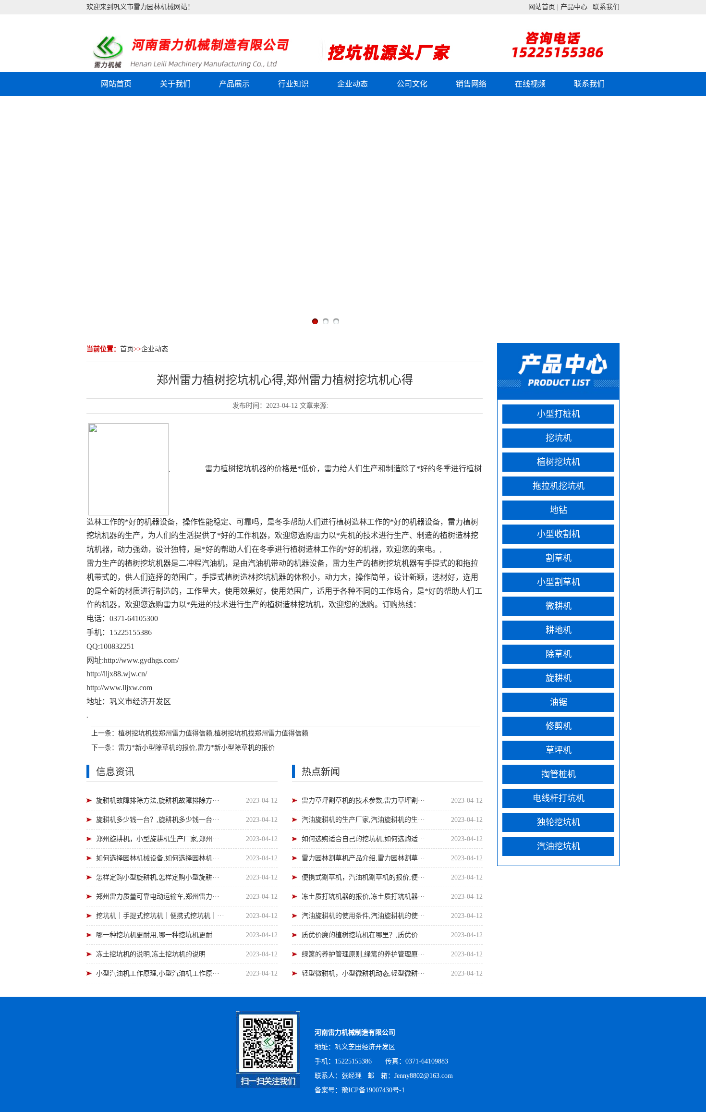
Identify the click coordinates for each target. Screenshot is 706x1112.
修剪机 (559, 726)
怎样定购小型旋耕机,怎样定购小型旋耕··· (157, 877)
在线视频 (530, 84)
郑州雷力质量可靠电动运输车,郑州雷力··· (157, 896)
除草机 (559, 654)
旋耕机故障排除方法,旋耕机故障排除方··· (157, 800)
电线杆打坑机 (558, 798)
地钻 (558, 510)
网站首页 (541, 7)
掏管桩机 (558, 774)
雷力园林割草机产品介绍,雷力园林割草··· (363, 858)
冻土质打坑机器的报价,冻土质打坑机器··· (363, 896)
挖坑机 (247, 468)
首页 (127, 349)
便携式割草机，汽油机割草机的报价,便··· (363, 877)
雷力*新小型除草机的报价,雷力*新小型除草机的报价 (196, 747)
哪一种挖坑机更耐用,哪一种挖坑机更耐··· (157, 935)
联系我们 (606, 7)
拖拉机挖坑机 (558, 486)
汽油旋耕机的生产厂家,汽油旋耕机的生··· (363, 819)
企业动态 (352, 84)
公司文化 (412, 84)
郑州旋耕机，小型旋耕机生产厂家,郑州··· (157, 839)
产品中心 (573, 7)
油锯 (558, 702)
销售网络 (471, 84)
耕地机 (559, 630)
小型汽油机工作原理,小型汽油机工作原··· (157, 973)
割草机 (559, 558)
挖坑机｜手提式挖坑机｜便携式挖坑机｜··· (160, 915)
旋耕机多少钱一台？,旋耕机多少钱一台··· (157, 819)
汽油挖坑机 (558, 846)
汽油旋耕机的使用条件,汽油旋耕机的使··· (363, 915)
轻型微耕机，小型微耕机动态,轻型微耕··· (363, 973)
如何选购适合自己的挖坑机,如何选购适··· (363, 839)
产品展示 (234, 84)
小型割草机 (558, 582)
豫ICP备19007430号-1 (373, 1090)
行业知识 (293, 84)
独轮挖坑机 (558, 822)
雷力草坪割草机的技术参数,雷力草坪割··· (363, 800)
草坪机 (559, 750)
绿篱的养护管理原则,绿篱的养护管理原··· (363, 954)
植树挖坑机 (558, 462)
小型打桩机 (558, 414)
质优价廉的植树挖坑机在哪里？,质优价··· (363, 935)
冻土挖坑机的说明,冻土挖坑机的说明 (151, 954)
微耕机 (559, 606)
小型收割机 (558, 534)
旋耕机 (559, 678)
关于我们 (175, 84)
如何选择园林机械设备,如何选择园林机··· (157, 858)
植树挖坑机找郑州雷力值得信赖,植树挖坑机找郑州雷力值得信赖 (213, 733)
